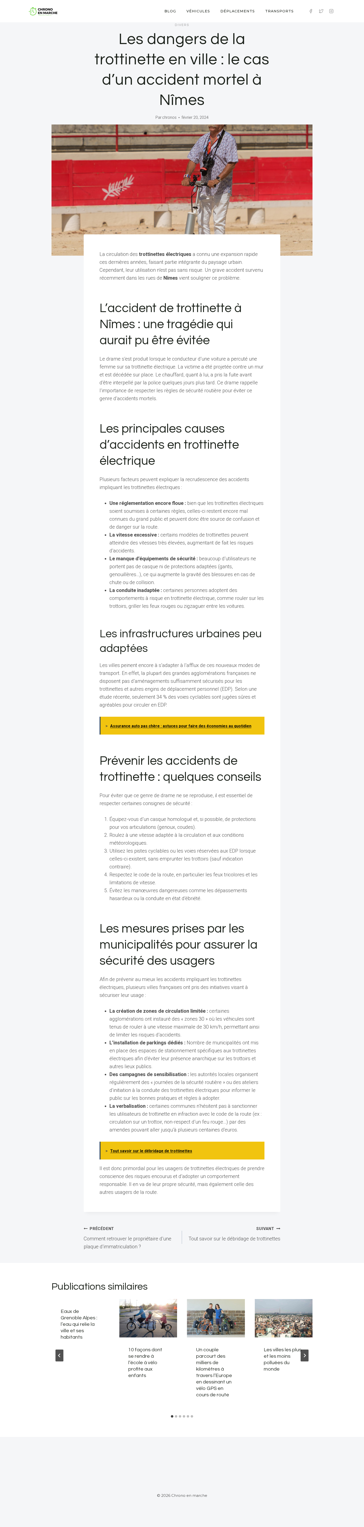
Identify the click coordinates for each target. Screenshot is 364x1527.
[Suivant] (305, 1355)
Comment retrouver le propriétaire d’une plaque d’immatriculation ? (127, 1238)
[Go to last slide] (59, 1355)
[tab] (172, 1416)
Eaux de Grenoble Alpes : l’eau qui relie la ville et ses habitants (79, 1324)
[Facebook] (310, 11)
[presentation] (148, 1318)
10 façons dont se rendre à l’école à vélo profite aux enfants (145, 1362)
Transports (279, 11)
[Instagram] (331, 11)
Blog (170, 11)
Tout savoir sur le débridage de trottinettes (234, 1234)
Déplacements (237, 11)
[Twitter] (321, 11)
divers (182, 25)
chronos (169, 117)
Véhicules (198, 11)
